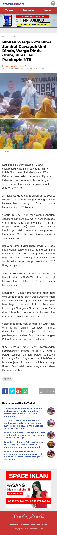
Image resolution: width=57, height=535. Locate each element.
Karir (44, 525)
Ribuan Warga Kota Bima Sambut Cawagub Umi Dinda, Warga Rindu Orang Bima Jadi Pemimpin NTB (26, 51)
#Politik (7, 379)
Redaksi (14, 525)
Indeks (47, 10)
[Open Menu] (53, 3)
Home (5, 36)
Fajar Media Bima (36, 529)
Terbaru (9, 10)
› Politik (12, 36)
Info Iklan (35, 525)
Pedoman (24, 525)
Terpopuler (28, 10)
